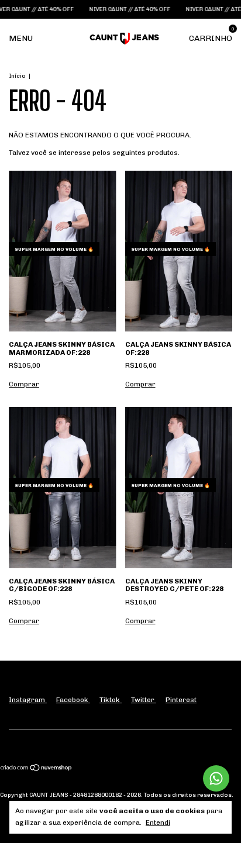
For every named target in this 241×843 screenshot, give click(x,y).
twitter (143, 700)
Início (17, 76)
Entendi (158, 822)
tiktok (110, 700)
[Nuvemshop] (36, 769)
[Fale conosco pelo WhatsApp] (216, 778)
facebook (73, 700)
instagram (28, 700)
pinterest (181, 700)
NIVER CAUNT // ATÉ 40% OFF (123, 9)
